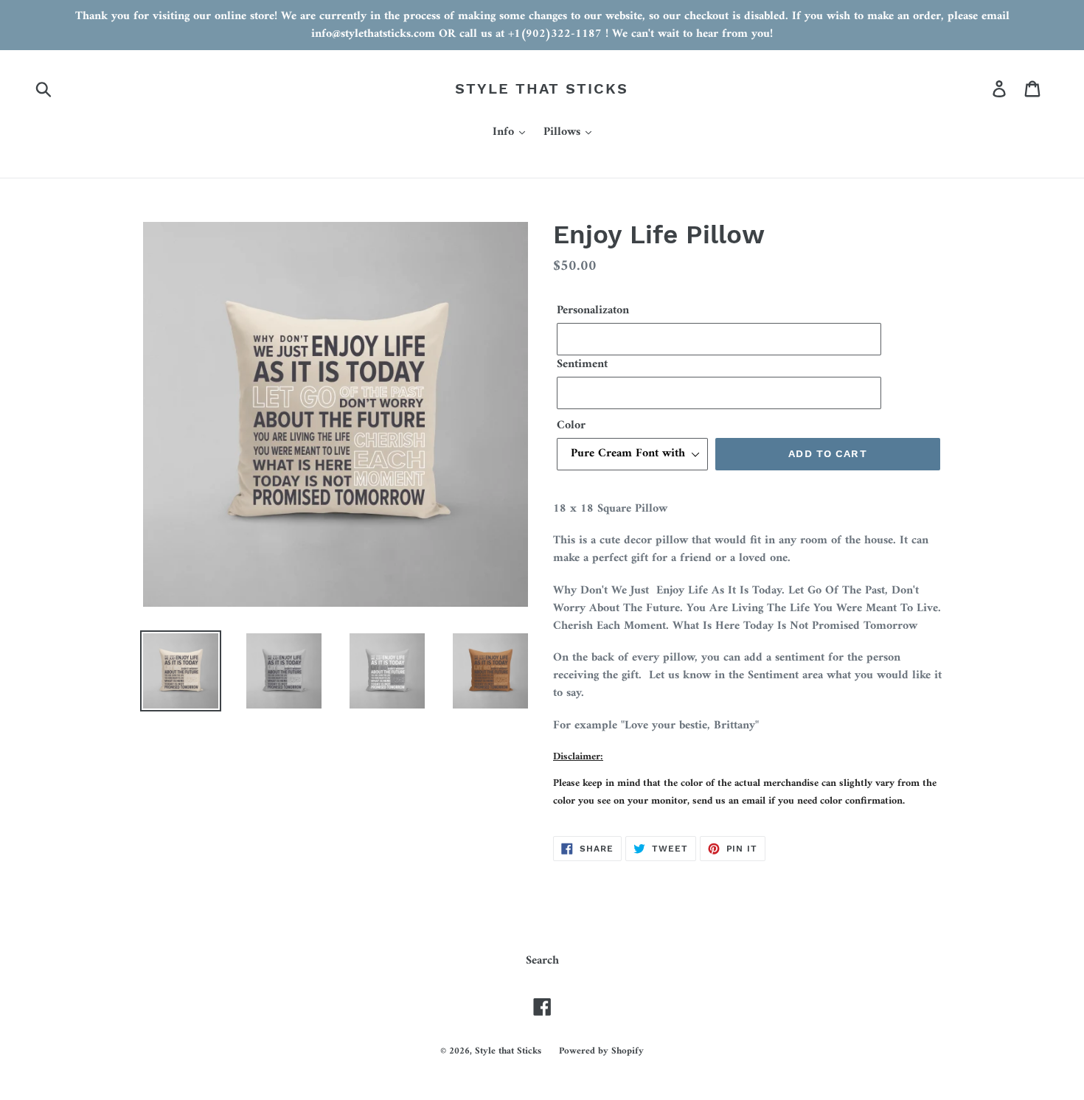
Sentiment (582, 364)
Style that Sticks (541, 88)
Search (542, 960)
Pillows (563, 132)
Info (505, 132)
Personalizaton (593, 310)
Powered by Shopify (601, 1050)
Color (571, 425)
